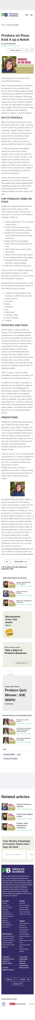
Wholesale (5, 918)
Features (4, 903)
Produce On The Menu (10, 758)
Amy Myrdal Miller (10, 44)
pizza (19, 754)
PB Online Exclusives (8, 916)
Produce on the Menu (13, 25)
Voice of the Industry (24, 912)
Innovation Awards (24, 934)
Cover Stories (6, 905)
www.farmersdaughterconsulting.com (15, 549)
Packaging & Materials (8, 936)
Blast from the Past (7, 907)
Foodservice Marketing (8, 940)
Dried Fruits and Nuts (8, 938)
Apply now (8, 625)
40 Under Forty (23, 927)
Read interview (9, 703)
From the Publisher (24, 905)
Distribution (5, 910)
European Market (23, 907)
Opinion (3, 25)
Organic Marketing (7, 942)
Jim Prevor (22, 903)
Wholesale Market (24, 910)
